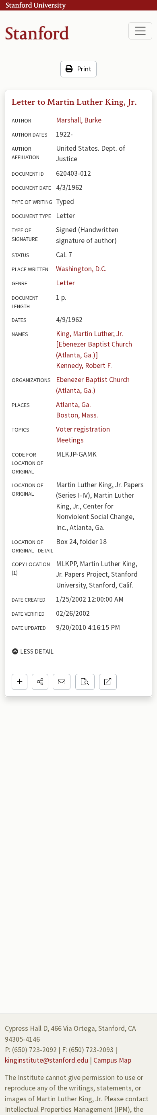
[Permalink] (108, 682)
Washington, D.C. (81, 268)
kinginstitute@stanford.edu (46, 1060)
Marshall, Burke (78, 120)
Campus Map (112, 1060)
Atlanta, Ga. (73, 404)
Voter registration (83, 429)
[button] (40, 682)
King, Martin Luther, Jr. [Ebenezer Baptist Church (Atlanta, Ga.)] (95, 344)
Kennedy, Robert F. (84, 365)
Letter (65, 282)
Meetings (70, 440)
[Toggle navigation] (140, 30)
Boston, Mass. (77, 415)
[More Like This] (85, 682)
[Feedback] (61, 682)
